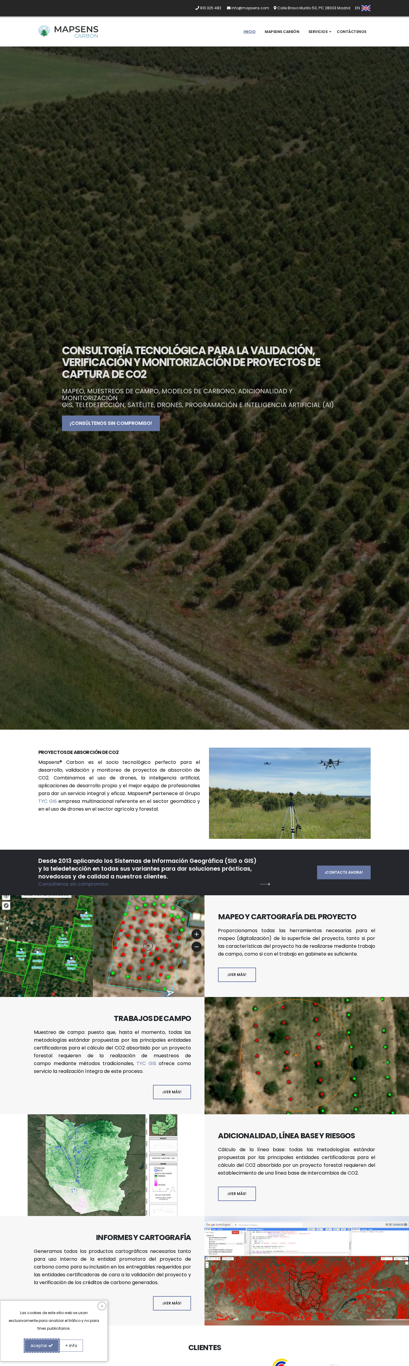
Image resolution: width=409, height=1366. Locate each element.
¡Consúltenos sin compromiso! (111, 423)
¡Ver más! (237, 974)
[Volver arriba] (398, 1359)
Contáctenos (351, 31)
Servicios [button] (318, 31)
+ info (71, 1346)
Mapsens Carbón (282, 31)
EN (358, 8)
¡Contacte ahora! (344, 872)
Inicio (249, 31)
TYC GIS (47, 801)
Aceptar (40, 1346)
